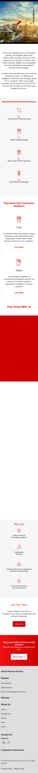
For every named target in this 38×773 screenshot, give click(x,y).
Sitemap (5, 697)
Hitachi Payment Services (12, 671)
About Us (5, 704)
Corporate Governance (12, 750)
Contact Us (6, 734)
